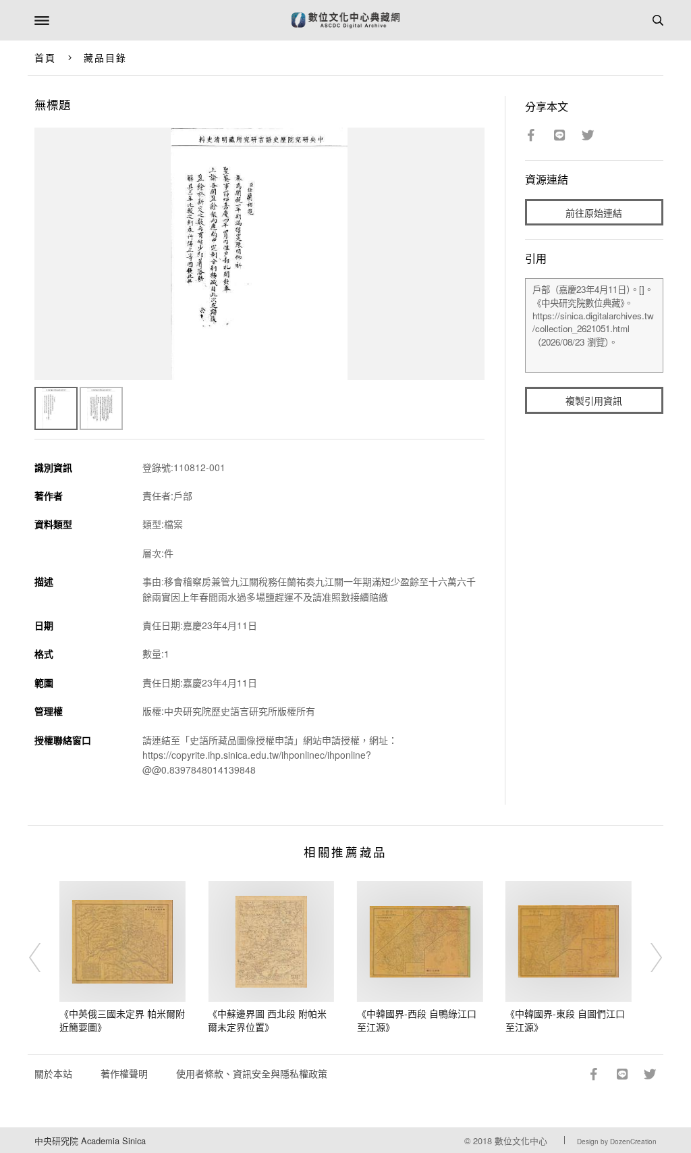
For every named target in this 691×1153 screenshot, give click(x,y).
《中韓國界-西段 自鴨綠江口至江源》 (416, 1020)
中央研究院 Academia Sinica (90, 1140)
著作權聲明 (124, 1073)
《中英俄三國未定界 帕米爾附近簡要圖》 (122, 1020)
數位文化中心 (521, 1140)
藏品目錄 (105, 57)
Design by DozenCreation (617, 1141)
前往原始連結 (593, 212)
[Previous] (44, 957)
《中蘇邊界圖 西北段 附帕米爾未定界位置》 (267, 1020)
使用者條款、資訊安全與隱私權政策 (251, 1073)
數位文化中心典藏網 (345, 20)
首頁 (45, 57)
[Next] (647, 957)
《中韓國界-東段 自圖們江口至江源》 (565, 1020)
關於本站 (53, 1073)
